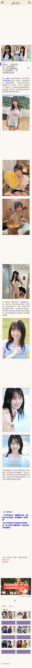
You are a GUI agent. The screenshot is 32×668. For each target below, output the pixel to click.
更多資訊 (5, 562)
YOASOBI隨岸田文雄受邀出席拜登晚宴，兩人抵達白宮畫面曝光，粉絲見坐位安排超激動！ (16, 525)
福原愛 (7, 80)
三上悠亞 (22, 302)
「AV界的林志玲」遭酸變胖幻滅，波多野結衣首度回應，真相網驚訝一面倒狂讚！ (15, 517)
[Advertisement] (16, 24)
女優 (6, 78)
